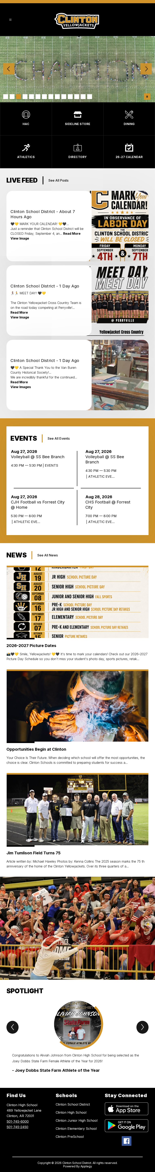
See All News (47, 555)
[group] (77, 1037)
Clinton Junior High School (76, 1120)
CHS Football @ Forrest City (107, 505)
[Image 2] (12, 96)
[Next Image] (146, 69)
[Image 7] (44, 96)
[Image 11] (70, 96)
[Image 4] (25, 96)
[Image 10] (63, 96)
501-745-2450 (17, 1127)
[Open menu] (10, 20)
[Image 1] (5, 96)
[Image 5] (31, 96)
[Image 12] (76, 96)
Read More (72, 234)
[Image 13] (83, 96)
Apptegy (86, 1166)
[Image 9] (57, 96)
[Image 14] (89, 96)
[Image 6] (38, 96)
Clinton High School (71, 1112)
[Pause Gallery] (147, 96)
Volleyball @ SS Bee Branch (39, 456)
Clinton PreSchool (70, 1137)
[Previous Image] (9, 69)
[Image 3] (18, 96)
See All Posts (58, 180)
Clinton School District (73, 1104)
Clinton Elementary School (76, 1129)
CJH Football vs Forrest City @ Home (38, 505)
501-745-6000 (18, 1121)
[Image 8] (50, 96)
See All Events (59, 438)
